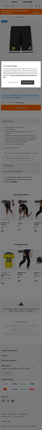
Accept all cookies (27, 82)
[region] (21, 74)
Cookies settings (13, 82)
